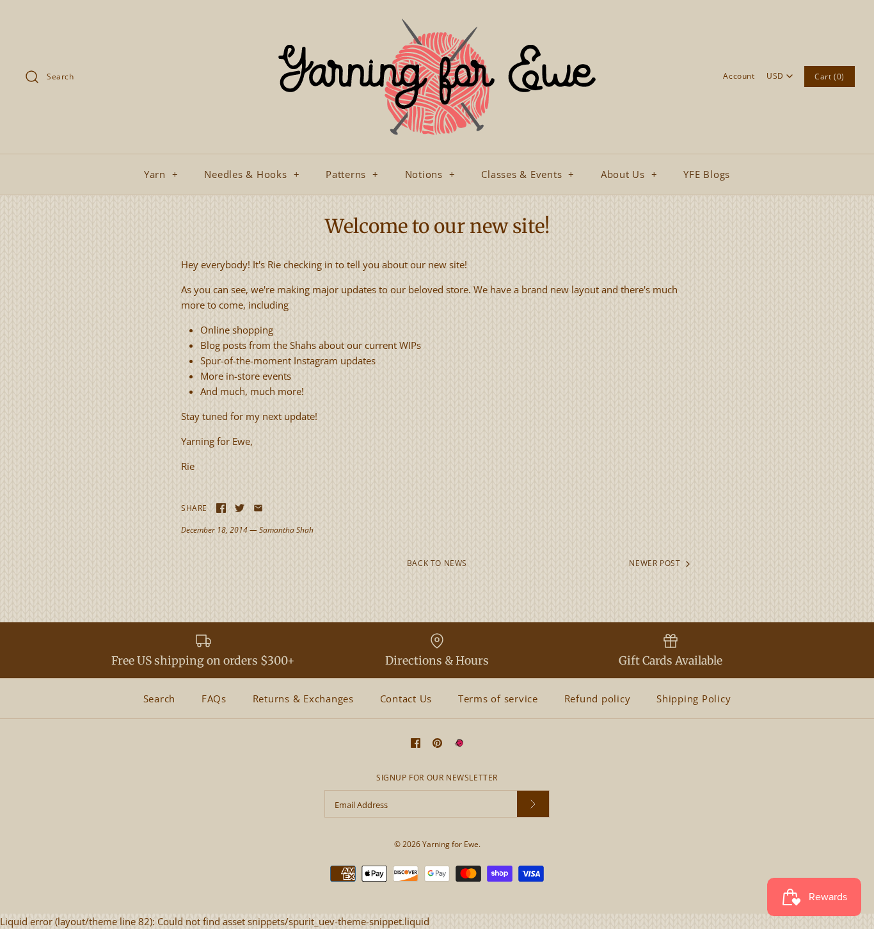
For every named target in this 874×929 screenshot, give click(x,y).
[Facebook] (415, 743)
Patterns (352, 174)
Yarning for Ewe (450, 844)
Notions (430, 174)
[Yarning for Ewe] (437, 20)
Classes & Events (528, 174)
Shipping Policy (693, 698)
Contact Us (406, 698)
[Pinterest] (437, 743)
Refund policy (597, 698)
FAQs (214, 698)
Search (159, 698)
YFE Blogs (706, 174)
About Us (629, 174)
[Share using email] (258, 508)
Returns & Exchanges (303, 698)
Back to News (437, 563)
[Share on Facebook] (221, 508)
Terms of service (498, 698)
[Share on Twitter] (239, 508)
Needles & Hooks (251, 174)
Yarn (161, 174)
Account (738, 75)
